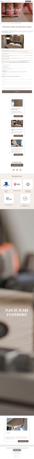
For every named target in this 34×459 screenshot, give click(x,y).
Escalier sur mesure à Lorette (16, 148)
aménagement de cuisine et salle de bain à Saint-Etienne (23, 50)
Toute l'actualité (23, 441)
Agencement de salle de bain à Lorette (17, 130)
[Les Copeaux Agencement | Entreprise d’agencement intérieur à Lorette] (2, 1)
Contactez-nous (17, 15)
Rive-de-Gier (4, 73)
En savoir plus (18, 116)
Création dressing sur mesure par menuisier (8, 68)
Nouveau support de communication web (13, 434)
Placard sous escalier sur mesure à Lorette (16, 109)
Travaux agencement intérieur (6, 65)
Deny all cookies (17, 452)
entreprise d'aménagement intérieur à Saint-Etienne (11, 60)
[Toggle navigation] (33, 1)
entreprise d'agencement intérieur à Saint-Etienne (23, 30)
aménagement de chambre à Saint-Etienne (19, 55)
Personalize (17, 455)
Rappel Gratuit (28, 1)
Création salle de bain (5, 66)
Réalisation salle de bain (5, 67)
